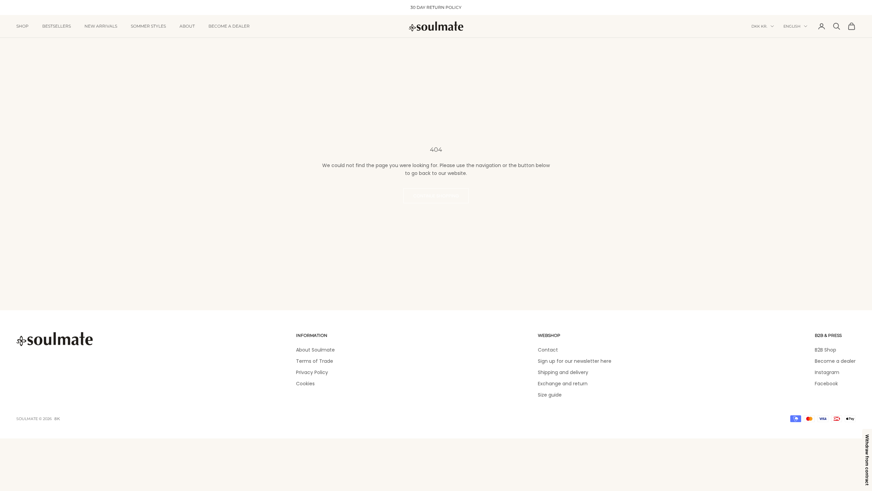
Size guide (550, 394)
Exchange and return (563, 383)
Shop (22, 26)
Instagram (827, 372)
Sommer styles (148, 26)
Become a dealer (229, 26)
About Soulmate (315, 349)
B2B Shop (825, 349)
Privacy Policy (312, 372)
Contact (548, 349)
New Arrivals (100, 26)
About (187, 26)
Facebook (826, 383)
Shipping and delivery (563, 372)
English (791, 26)
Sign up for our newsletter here (574, 361)
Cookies (305, 383)
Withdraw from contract (867, 460)
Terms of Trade (314, 361)
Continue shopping (436, 196)
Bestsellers (56, 26)
